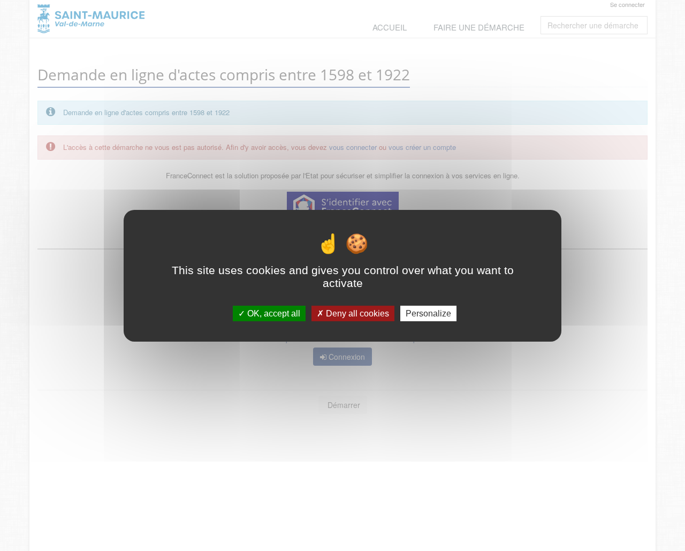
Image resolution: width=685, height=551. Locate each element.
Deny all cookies (356, 313)
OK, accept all (272, 313)
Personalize (428, 313)
